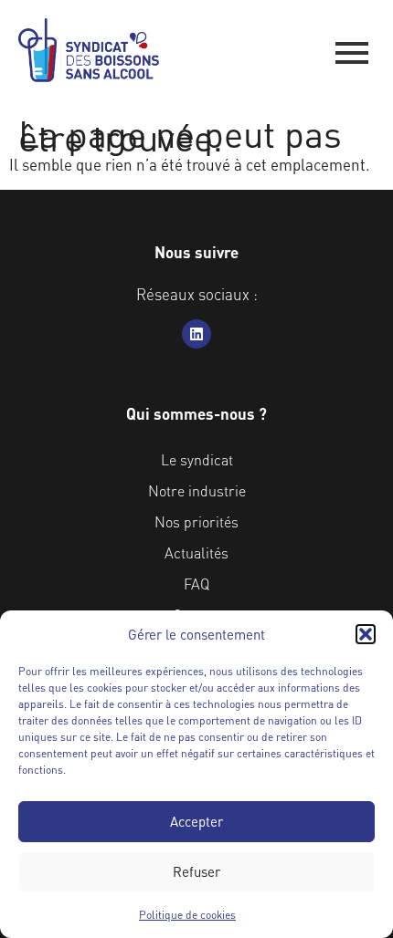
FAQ (196, 583)
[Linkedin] (196, 334)
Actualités (196, 552)
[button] (365, 634)
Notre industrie (197, 490)
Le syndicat (197, 459)
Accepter (196, 821)
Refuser (196, 871)
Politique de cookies (187, 915)
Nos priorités (196, 521)
